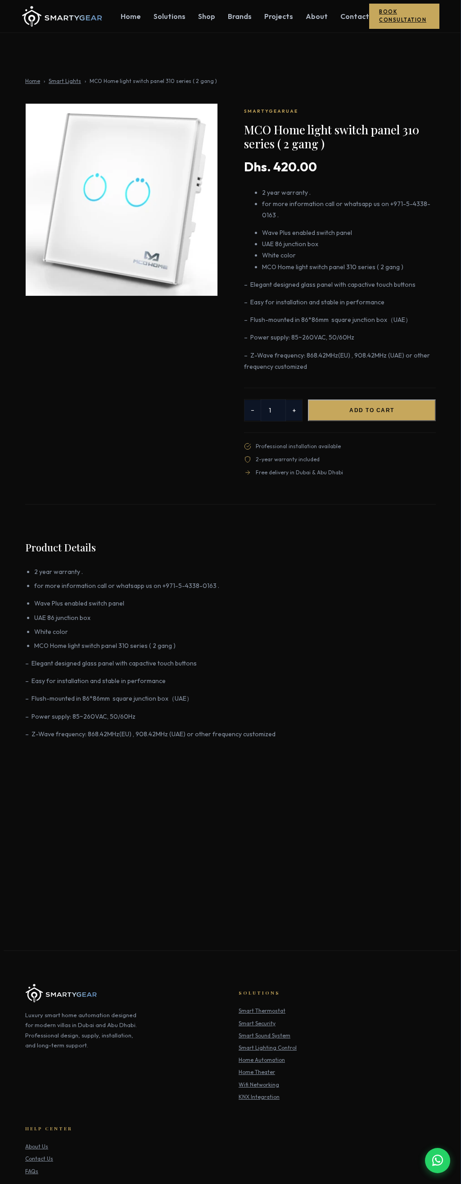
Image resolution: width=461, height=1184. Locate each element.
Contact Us (39, 1158)
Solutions (169, 16)
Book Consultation (402, 16)
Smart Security (257, 1023)
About (317, 16)
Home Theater (257, 1072)
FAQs (31, 1171)
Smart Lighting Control (268, 1047)
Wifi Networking (259, 1084)
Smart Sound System (264, 1035)
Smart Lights (65, 81)
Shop (206, 16)
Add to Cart (371, 410)
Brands (240, 16)
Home (131, 16)
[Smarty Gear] (62, 16)
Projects (278, 16)
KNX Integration (259, 1096)
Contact (354, 16)
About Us (36, 1146)
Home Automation (262, 1059)
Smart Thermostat (262, 1010)
